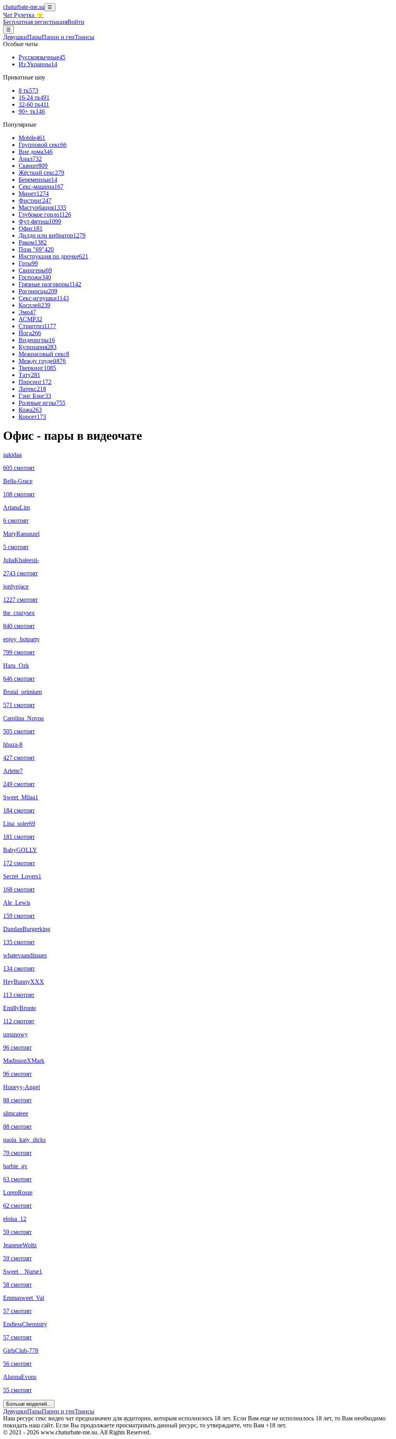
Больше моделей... (28, 1404)
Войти (75, 22)
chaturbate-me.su (23, 6)
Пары (34, 37)
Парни (58, 37)
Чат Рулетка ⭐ (23, 15)
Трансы (84, 37)
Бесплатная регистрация (35, 22)
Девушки (15, 37)
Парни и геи (58, 1411)
